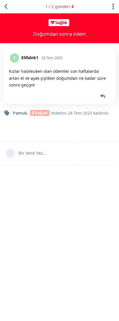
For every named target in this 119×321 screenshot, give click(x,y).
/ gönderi (57, 6)
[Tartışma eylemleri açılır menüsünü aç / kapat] (113, 6)
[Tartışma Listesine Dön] (6, 6)
